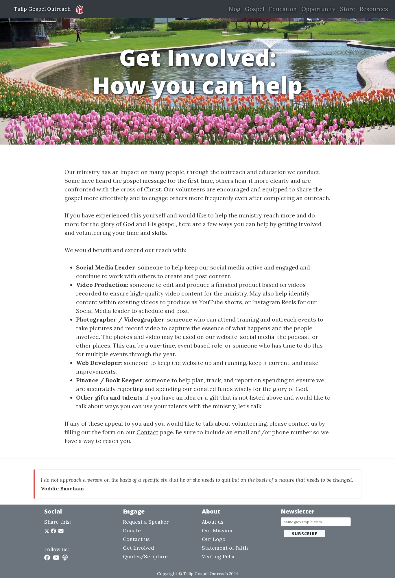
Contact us (136, 539)
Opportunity (318, 8)
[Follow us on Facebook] (47, 557)
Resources (374, 8)
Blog (234, 8)
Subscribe (305, 533)
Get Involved (138, 547)
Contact (147, 432)
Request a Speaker (146, 521)
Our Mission (217, 530)
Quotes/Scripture (145, 556)
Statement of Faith (225, 547)
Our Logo (214, 539)
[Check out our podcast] (65, 557)
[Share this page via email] (61, 531)
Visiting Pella (218, 556)
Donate (132, 530)
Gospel (254, 8)
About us (213, 521)
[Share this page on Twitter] (47, 531)
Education (283, 8)
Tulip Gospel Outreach (42, 8)
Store (347, 8)
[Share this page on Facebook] (53, 531)
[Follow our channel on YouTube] (56, 557)
